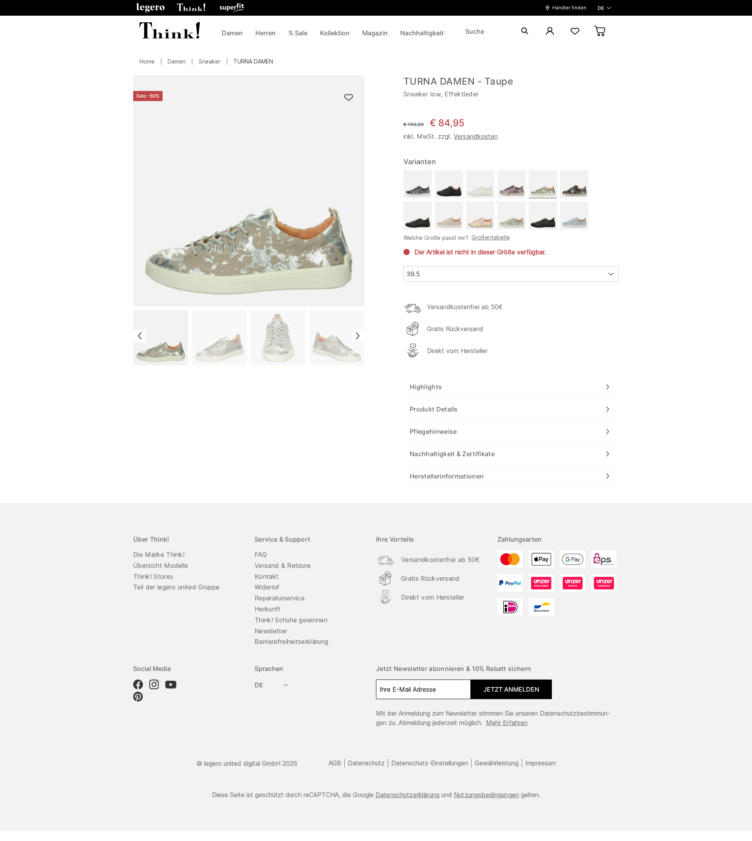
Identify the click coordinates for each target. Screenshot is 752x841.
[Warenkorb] (600, 31)
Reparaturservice (280, 598)
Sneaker (210, 61)
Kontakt (266, 576)
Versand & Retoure (283, 565)
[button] (150, 8)
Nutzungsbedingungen (486, 795)
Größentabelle (491, 237)
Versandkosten (476, 136)
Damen (177, 61)
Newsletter (271, 631)
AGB (335, 763)
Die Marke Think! (158, 554)
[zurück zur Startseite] (169, 31)
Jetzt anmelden (511, 689)
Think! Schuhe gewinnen (291, 620)
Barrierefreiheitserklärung (291, 641)
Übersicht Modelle (160, 565)
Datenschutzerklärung (407, 795)
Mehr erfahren (507, 723)
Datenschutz (366, 763)
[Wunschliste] (575, 31)
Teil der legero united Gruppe (176, 587)
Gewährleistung (497, 763)
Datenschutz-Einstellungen (429, 763)
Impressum (540, 763)
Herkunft (268, 609)
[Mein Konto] (549, 31)
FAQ (261, 554)
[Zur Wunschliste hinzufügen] (348, 98)
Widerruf (267, 587)
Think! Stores (153, 576)
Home (147, 61)
